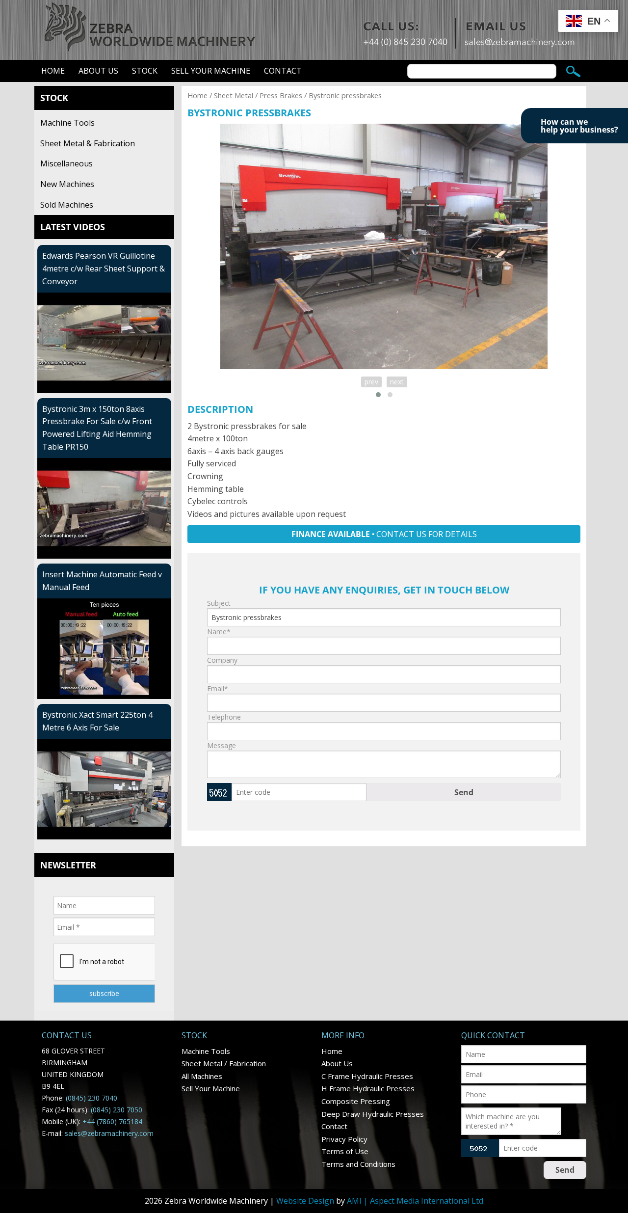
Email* (217, 688)
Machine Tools (67, 122)
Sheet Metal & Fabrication (87, 143)
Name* (219, 631)
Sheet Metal (233, 95)
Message (221, 745)
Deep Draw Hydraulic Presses (372, 1114)
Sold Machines (66, 204)
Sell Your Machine (210, 70)
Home (53, 70)
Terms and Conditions (358, 1164)
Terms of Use (344, 1151)
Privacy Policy (344, 1139)
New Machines (67, 184)
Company (222, 660)
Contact (283, 70)
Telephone (224, 717)
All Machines (202, 1076)
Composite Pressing (355, 1101)
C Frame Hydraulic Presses (367, 1076)
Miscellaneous (66, 163)
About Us (98, 70)
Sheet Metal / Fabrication (224, 1063)
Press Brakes (281, 95)
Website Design (305, 1200)
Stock (144, 70)
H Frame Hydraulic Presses (368, 1088)
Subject (219, 603)
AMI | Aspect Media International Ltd (415, 1200)
